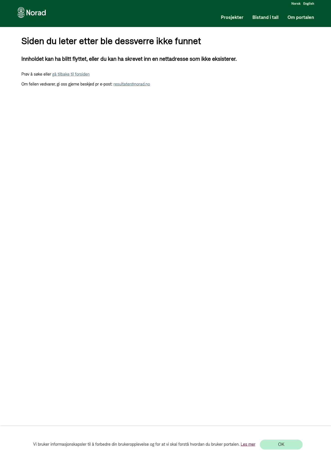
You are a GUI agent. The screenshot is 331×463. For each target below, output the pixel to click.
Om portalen (301, 18)
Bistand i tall (265, 18)
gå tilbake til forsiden (71, 74)
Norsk (296, 3)
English (308, 3)
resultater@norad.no (131, 84)
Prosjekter (232, 18)
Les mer (248, 444)
